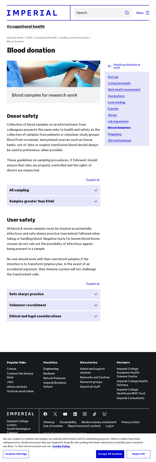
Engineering (51, 369)
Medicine (49, 373)
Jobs (10, 382)
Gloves (112, 115)
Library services (17, 386)
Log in (109, 426)
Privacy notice (131, 422)
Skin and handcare (119, 140)
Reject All (138, 454)
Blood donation (15, 41)
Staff (29, 37)
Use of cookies (53, 426)
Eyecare (113, 108)
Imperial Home (15, 37)
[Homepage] (38, 13)
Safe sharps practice (26, 294)
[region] (78, 447)
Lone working (116, 102)
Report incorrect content (84, 426)
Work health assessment (124, 89)
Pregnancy (115, 134)
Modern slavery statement (99, 422)
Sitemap (49, 422)
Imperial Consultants (130, 398)
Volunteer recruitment (27, 305)
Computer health (119, 83)
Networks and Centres (95, 377)
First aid (113, 77)
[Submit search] (126, 13)
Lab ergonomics (118, 121)
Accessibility (68, 422)
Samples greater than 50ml (31, 201)
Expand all (92, 179)
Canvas (11, 369)
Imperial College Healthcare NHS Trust (131, 391)
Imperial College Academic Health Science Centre (128, 372)
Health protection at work (74, 37)
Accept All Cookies (110, 454)
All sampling (19, 190)
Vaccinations (116, 96)
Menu (140, 13)
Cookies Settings (16, 454)
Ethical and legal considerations (35, 316)
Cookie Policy (61, 446)
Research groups (91, 382)
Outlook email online (20, 391)
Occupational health (26, 26)
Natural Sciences (54, 378)
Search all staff (90, 386)
